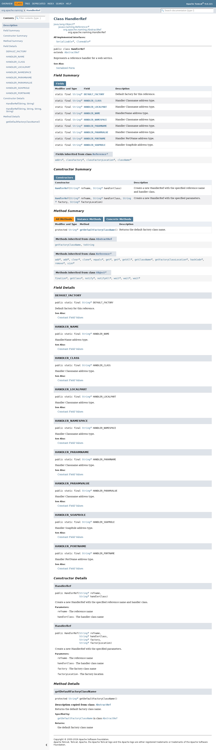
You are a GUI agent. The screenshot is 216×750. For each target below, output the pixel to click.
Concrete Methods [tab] (118, 219)
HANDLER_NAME (15, 56)
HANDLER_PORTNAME (18, 93)
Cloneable (83, 41)
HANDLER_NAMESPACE (18, 72)
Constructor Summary (15, 36)
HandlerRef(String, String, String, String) (24, 110)
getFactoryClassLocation (170, 259)
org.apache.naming (12, 10)
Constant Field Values (70, 317)
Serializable (64, 41)
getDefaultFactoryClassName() (23, 122)
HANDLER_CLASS (15, 62)
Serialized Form (65, 68)
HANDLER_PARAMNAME (19, 77)
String (77, 94)
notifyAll (103, 278)
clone (86, 259)
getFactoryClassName (68, 244)
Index (50, 4)
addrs (58, 160)
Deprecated (38, 4)
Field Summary (11, 30)
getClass (75, 278)
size (70, 263)
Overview (7, 4)
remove (59, 263)
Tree (27, 4)
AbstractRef (71, 52)
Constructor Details (13, 98)
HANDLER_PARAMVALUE (19, 82)
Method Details (11, 116)
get (108, 259)
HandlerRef (33, 10)
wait (116, 278)
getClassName (143, 259)
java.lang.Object (63, 24)
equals (97, 259)
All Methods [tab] (64, 219)
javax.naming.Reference (73, 27)
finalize (60, 278)
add (57, 259)
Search (60, 4)
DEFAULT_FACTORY (16, 51)
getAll (126, 259)
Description (10, 25)
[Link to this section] (81, 75)
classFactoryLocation (99, 160)
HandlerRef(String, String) (20, 103)
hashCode (195, 259)
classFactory (74, 160)
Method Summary (13, 41)
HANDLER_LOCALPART (18, 67)
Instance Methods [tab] (89, 219)
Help (68, 4)
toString (88, 244)
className (124, 160)
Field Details (10, 46)
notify (89, 278)
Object (100, 272)
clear (75, 259)
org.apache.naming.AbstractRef (82, 29)
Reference (99, 154)
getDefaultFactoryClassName (97, 229)
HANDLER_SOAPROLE (18, 88)
